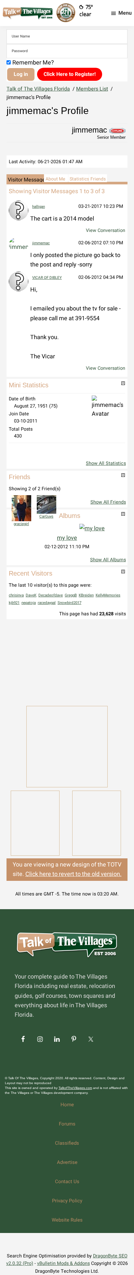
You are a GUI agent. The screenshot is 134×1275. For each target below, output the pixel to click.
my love (67, 538)
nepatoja (28, 603)
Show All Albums (108, 559)
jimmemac (41, 243)
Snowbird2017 (69, 603)
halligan (38, 206)
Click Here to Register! (70, 74)
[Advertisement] (67, 662)
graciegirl (21, 524)
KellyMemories (108, 595)
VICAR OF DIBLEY (47, 277)
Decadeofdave (50, 595)
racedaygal (47, 603)
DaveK (31, 595)
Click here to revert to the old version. (73, 874)
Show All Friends (108, 502)
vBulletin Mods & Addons (63, 1263)
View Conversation (105, 230)
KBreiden (86, 595)
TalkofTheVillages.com (75, 1088)
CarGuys (46, 516)
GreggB (71, 595)
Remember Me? (33, 62)
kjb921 (14, 603)
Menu (125, 13)
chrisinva (16, 595)
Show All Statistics (106, 463)
